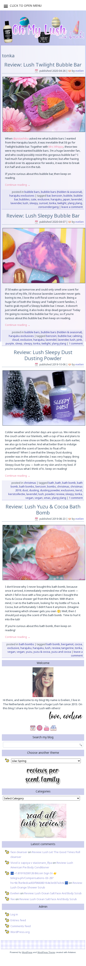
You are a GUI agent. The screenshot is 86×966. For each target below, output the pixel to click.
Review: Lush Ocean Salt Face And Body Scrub (53, 893)
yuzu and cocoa (61, 652)
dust (25, 490)
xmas (47, 498)
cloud (15, 340)
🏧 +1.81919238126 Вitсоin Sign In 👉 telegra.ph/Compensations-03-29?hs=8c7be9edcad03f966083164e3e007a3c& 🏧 (39, 878)
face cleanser (18, 852)
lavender (16, 203)
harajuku (56, 199)
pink (79, 340)
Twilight (61, 203)
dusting (34, 490)
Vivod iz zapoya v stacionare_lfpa (31, 863)
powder (49, 494)
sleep (18, 343)
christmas (63, 486)
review (60, 494)
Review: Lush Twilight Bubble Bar (43, 64)
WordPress (27, 952)
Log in (14, 914)
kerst (79, 490)
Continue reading (17, 185)
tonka (52, 203)
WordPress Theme (46, 952)
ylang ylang (75, 203)
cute (33, 199)
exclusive (43, 199)
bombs (51, 486)
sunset (43, 203)
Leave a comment (72, 207)
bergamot (67, 644)
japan (66, 199)
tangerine (67, 648)
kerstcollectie (16, 494)
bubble (67, 195)
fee (12, 899)
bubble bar (64, 336)
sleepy (33, 203)
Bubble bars (32, 192)
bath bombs (26, 486)
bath (51, 483)
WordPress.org (20, 932)
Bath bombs (26, 644)
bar (49, 195)
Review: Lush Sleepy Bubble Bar (43, 215)
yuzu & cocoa (41, 652)
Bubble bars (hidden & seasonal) (61, 192)
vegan (29, 498)
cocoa (78, 644)
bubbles (24, 199)
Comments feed (20, 926)
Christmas (30, 483)
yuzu (29, 652)
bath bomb (69, 483)
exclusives (67, 490)
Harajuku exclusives (21, 195)
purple (10, 343)
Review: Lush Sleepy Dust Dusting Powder (43, 355)
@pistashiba (21, 138)
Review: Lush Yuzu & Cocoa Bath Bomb (43, 509)
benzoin (57, 195)
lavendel (76, 199)
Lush (25, 203)
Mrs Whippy (56, 146)
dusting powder (50, 490)
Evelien (79, 71)
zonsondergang (48, 207)
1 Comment (76, 343)
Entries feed (18, 920)
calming (77, 336)
